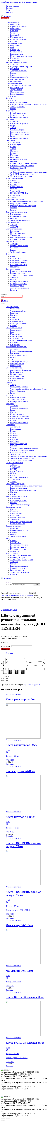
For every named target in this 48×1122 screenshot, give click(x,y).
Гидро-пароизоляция (18, 204)
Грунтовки (14, 69)
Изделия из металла (13, 241)
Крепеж (9, 98)
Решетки (13, 218)
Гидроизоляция (16, 45)
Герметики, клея (16, 88)
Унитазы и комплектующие (21, 176)
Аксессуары (15, 142)
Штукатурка (15, 60)
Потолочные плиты (18, 263)
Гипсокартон (15, 29)
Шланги (13, 290)
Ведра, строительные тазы (20, 271)
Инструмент (10, 111)
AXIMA (13, 180)
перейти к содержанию (28, 2)
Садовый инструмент (18, 284)
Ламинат (13, 225)
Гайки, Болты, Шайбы (19, 102)
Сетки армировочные (18, 39)
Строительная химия (14, 83)
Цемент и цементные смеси (21, 56)
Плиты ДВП (15, 35)
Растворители (15, 81)
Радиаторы (14, 157)
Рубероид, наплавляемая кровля (23, 206)
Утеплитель (15, 235)
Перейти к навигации (9, 2)
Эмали (12, 75)
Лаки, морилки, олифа (19, 77)
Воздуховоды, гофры (18, 216)
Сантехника (10, 140)
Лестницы (14, 277)
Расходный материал (18, 159)
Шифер (13, 210)
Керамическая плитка (14, 178)
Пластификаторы (17, 94)
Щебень (13, 41)
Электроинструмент (18, 115)
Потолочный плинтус (19, 260)
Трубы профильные (18, 252)
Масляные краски (17, 79)
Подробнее (10, 836)
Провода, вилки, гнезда (19, 134)
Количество (5, 646)
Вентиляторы (15, 214)
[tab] (26, 653)
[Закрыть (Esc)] (2, 1118)
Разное (13, 109)
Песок (12, 33)
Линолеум (14, 227)
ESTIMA (13, 185)
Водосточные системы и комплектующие (26, 201)
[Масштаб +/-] (9, 1118)
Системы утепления (14, 229)
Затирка (13, 197)
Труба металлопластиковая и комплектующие (28, 172)
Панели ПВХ (15, 258)
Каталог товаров (12, 6)
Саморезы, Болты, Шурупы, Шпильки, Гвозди (28, 104)
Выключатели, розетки (19, 123)
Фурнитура (14, 267)
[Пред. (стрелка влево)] (2, 1120)
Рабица (13, 279)
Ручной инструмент (18, 113)
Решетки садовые (17, 286)
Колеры (13, 73)
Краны (13, 147)
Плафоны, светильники (19, 132)
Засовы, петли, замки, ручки (21, 275)
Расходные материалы (19, 117)
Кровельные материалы (15, 199)
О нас (8, 10)
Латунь (13, 149)
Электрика (10, 119)
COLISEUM (15, 182)
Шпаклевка (14, 58)
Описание (10, 653)
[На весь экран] (6, 1118)
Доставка (9, 8)
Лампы (13, 128)
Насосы (13, 153)
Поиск (8, 582)
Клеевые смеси (16, 52)
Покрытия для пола (13, 223)
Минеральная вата (17, 233)
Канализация (15, 145)
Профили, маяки (16, 37)
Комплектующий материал (21, 237)
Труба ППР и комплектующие (22, 174)
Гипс (12, 48)
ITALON (13, 189)
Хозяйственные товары (19, 288)
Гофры (12, 126)
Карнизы (13, 256)
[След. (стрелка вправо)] (4, 1120)
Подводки (14, 155)
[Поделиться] (4, 1118)
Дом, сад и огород (13, 269)
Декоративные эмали (18, 71)
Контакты (9, 12)
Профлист (14, 248)
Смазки (13, 96)
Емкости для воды (17, 273)
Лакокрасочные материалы (16, 62)
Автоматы (14, 121)
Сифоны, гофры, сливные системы (24, 164)
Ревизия (13, 161)
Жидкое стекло (16, 90)
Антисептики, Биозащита (20, 86)
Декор (8, 254)
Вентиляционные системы (16, 212)
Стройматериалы (12, 22)
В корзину (5, 649)
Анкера (13, 100)
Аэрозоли (14, 64)
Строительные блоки (18, 27)
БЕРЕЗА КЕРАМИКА (19, 193)
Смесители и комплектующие (22, 166)
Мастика (13, 208)
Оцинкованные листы (19, 246)
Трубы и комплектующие (20, 220)
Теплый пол (15, 170)
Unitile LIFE (15, 191)
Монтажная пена (17, 92)
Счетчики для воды (18, 168)
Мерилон (14, 151)
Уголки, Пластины (17, 107)
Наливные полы (16, 54)
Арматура (14, 244)
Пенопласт (14, 231)
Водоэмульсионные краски (21, 67)
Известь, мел (15, 50)
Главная (4, 595)
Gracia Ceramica (16, 187)
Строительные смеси (14, 43)
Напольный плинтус (18, 265)
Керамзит (14, 31)
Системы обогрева (17, 239)
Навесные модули (17, 130)
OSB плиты (15, 24)
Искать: (4, 294)
